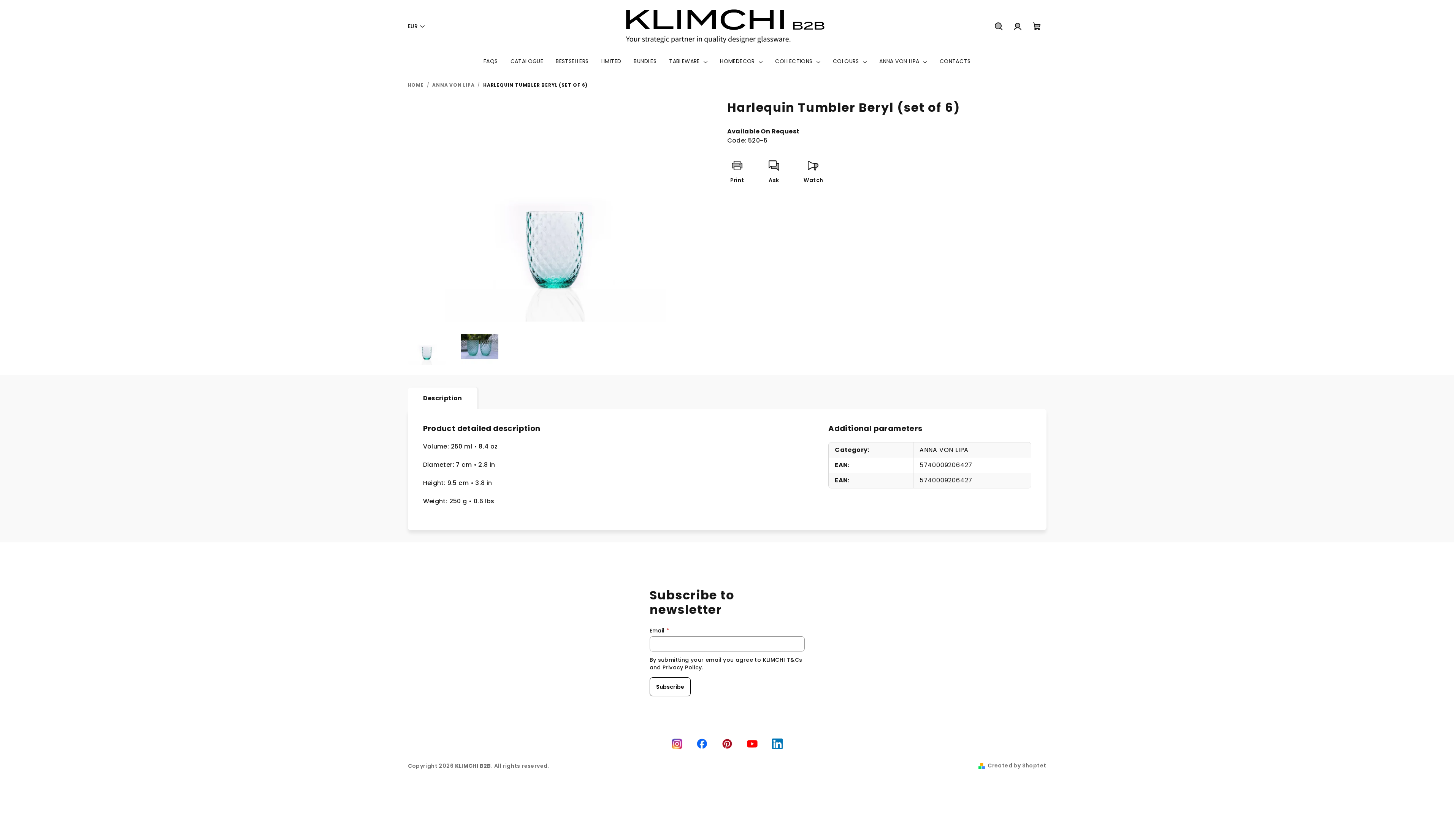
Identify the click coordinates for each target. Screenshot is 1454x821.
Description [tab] (442, 398)
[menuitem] (490, 61)
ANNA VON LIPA (944, 449)
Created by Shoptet (1017, 765)
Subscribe (670, 687)
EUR (413, 26)
